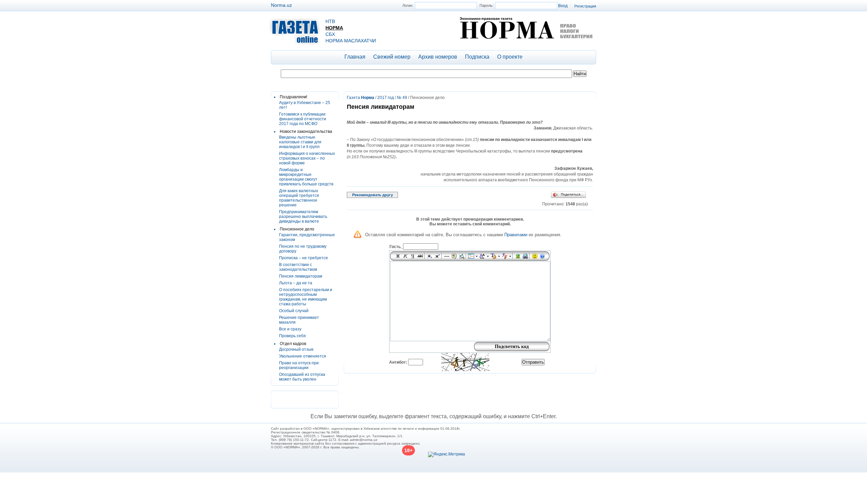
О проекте (510, 57)
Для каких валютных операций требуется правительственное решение (299, 197)
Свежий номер (391, 57)
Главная (354, 57)
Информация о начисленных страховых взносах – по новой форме (307, 158)
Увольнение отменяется (302, 356)
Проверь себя (292, 335)
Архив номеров (437, 57)
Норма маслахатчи (350, 40)
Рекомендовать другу (372, 195)
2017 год (385, 97)
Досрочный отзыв (296, 349)
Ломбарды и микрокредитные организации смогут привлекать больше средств (306, 176)
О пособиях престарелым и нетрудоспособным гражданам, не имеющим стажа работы (305, 296)
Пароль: (486, 5)
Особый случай (294, 310)
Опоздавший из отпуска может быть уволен (302, 377)
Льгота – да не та (295, 283)
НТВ (330, 21)
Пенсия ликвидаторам (300, 276)
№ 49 (402, 97)
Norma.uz (281, 5)
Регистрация (585, 6)
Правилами (515, 234)
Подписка (477, 57)
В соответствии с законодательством (298, 267)
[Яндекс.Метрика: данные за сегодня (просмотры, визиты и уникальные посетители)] (446, 454)
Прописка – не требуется (303, 258)
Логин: (407, 5)
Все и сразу (290, 329)
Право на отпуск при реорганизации (299, 365)
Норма (334, 27)
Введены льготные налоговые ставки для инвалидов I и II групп (300, 142)
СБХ (330, 34)
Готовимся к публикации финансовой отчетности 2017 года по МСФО (302, 119)
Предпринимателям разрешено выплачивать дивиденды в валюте (303, 216)
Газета (360, 97)
